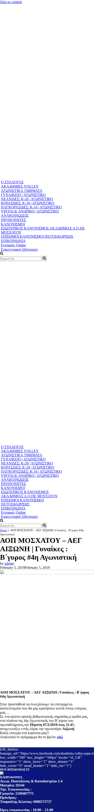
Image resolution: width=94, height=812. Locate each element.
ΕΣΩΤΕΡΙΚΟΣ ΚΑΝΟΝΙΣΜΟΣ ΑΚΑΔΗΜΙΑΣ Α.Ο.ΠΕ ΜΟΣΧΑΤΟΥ (43, 230)
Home (3, 530)
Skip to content (11, 2)
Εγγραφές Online (13, 245)
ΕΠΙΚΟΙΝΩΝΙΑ (13, 241)
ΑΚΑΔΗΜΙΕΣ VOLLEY (20, 186)
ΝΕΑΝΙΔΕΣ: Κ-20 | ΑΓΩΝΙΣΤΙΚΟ (27, 199)
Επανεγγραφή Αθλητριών (19, 249)
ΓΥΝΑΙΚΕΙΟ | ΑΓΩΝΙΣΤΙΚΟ (23, 195)
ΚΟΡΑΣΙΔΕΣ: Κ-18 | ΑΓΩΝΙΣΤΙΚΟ (27, 203)
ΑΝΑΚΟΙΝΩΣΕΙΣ (15, 215)
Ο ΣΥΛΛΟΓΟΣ (12, 182)
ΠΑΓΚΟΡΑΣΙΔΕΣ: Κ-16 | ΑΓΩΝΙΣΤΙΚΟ (31, 207)
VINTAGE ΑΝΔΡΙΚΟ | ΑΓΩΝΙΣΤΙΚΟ (30, 211)
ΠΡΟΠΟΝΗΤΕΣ (13, 220)
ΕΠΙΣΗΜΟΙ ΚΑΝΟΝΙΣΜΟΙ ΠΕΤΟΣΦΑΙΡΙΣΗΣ (37, 236)
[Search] (44, 258)
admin (9, 563)
